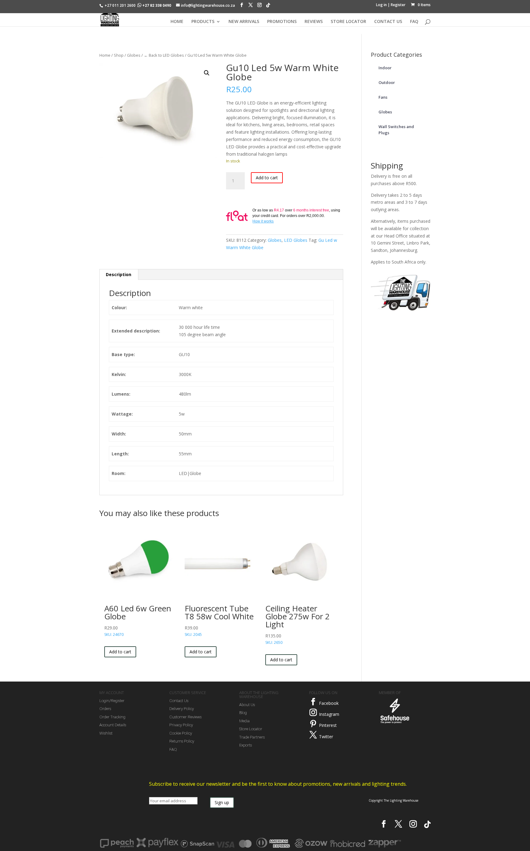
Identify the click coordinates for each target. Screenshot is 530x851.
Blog (243, 712)
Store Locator (250, 729)
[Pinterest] (313, 724)
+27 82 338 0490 (156, 5)
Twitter (326, 736)
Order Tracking (112, 717)
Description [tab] (118, 274)
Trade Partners (252, 737)
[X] (250, 6)
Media (244, 721)
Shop (119, 55)
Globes (133, 55)
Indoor (385, 67)
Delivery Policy (181, 708)
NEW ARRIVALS (244, 21)
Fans (382, 97)
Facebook (329, 703)
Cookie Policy (180, 733)
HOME (177, 21)
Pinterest (328, 725)
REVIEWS (314, 21)
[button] (206, 72)
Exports (245, 745)
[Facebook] (242, 6)
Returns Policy (181, 741)
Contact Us (178, 700)
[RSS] (268, 6)
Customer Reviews (185, 717)
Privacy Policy (181, 725)
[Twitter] (313, 735)
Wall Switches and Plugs (396, 129)
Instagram (329, 714)
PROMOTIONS (282, 21)
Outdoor (386, 82)
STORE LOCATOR (348, 21)
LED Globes (295, 240)
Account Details (112, 725)
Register (398, 4)
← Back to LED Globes (164, 55)
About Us (247, 704)
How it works (263, 221)
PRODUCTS (202, 21)
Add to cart (267, 177)
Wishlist (106, 733)
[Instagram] (259, 6)
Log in (381, 4)
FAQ (414, 21)
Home (104, 55)
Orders (105, 708)
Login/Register (112, 700)
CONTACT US (388, 21)
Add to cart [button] (120, 652)
